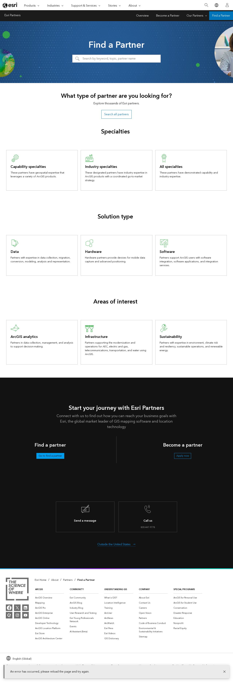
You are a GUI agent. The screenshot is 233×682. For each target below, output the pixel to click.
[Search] (206, 5)
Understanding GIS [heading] (115, 589)
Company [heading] (144, 589)
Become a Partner (167, 15)
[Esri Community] (9, 615)
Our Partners (195, 15)
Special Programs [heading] (184, 589)
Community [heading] (77, 589)
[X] (17, 607)
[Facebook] (9, 607)
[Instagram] (17, 615)
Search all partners (116, 114)
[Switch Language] (216, 5)
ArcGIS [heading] (39, 589)
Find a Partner (221, 15)
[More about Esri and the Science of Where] (17, 590)
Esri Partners (12, 15)
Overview (142, 15)
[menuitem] (49, 597)
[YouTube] (25, 615)
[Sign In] (227, 5)
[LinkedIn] (25, 607)
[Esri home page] (10, 5)
